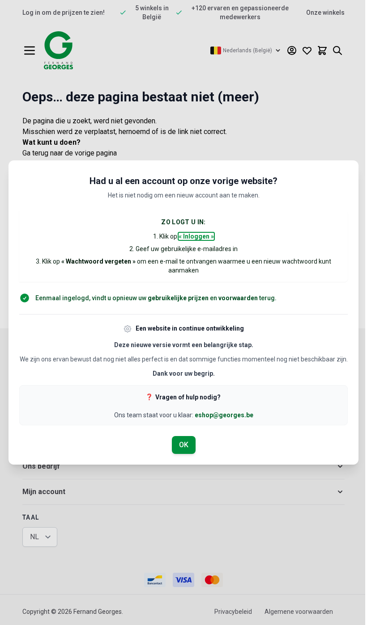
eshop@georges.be (224, 415)
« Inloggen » (196, 236)
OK (183, 444)
